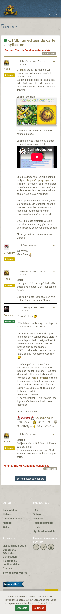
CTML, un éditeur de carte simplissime (29, 42)
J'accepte (22, 607)
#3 (54, 271)
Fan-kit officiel (39, 377)
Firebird (8, 315)
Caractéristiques (12, 518)
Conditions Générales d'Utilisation (10, 553)
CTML (20, 69)
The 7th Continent (25, 50)
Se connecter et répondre (30, 478)
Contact (7, 568)
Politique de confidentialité (11, 562)
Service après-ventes (15, 572)
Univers (7, 514)
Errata (36, 527)
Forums (9, 50)
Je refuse (39, 607)
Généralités (44, 50)
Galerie (7, 527)
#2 (54, 245)
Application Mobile (44, 531)
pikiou (7, 69)
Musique (38, 518)
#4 (54, 307)
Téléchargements (43, 522)
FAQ (35, 510)
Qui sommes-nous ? (14, 545)
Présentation (10, 510)
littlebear (9, 253)
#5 (54, 434)
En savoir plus (45, 603)
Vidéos (37, 514)
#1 (54, 61)
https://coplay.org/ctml (40, 180)
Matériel (7, 522)
